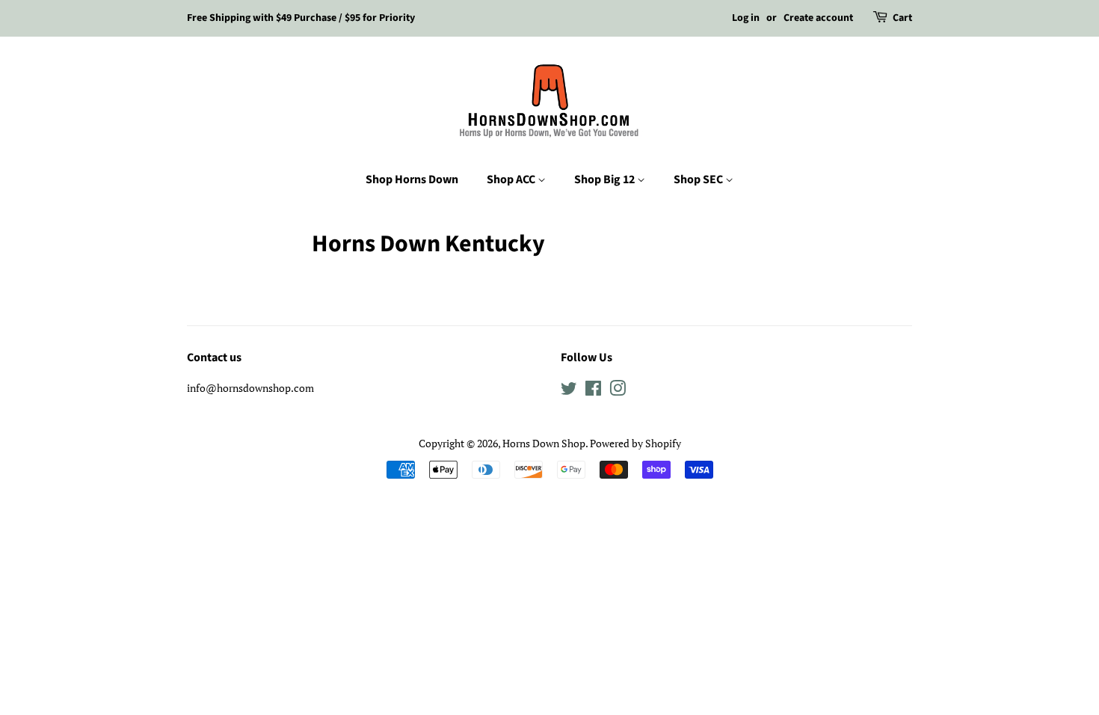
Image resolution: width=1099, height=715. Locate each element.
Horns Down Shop (543, 443)
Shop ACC (512, 179)
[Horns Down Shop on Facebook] (593, 391)
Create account (818, 17)
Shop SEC (699, 179)
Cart (902, 17)
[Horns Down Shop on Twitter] (569, 391)
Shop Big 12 (605, 179)
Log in (746, 17)
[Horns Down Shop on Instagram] (617, 391)
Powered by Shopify (635, 443)
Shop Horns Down (412, 179)
